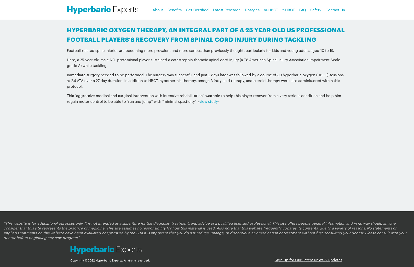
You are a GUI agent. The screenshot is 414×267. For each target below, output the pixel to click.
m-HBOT (271, 9)
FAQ (302, 9)
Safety (315, 9)
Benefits (174, 9)
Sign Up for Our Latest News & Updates (308, 259)
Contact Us (335, 9)
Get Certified (197, 9)
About (158, 9)
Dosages (252, 9)
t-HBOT (288, 9)
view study (208, 101)
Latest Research (227, 9)
